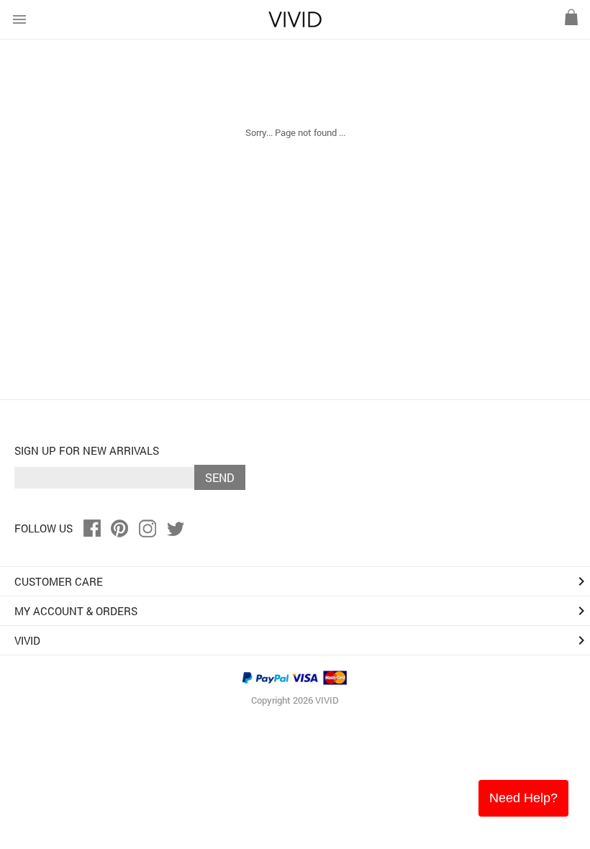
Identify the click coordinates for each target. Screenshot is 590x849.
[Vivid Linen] (295, 24)
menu (19, 19)
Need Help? (523, 798)
